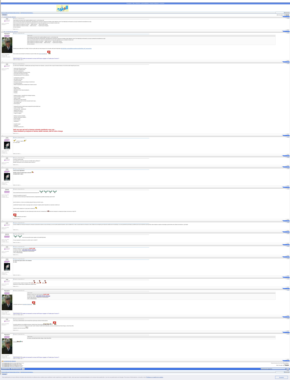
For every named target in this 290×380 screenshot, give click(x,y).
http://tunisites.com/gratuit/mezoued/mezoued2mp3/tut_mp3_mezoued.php (76, 48)
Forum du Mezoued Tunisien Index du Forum (11, 12)
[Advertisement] (28, 8)
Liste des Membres (145, 3)
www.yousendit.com (43, 53)
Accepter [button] (281, 377)
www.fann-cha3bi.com (27, 304)
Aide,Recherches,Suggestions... (26, 12)
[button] (163, 377)
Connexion (162, 3)
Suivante (287, 14)
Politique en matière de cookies (154, 377)
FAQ (133, 3)
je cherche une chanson (10, 361)
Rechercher (138, 3)
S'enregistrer (129, 3)
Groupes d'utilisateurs (154, 3)
